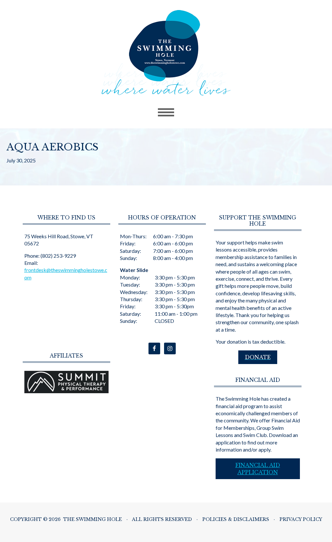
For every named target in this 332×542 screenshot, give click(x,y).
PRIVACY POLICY (300, 519)
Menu (166, 112)
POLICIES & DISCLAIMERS (235, 519)
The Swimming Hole (166, 53)
